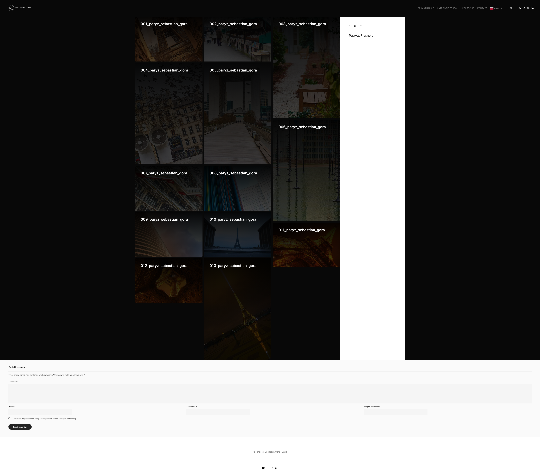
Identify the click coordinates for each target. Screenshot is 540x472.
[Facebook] (524, 8)
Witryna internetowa (372, 407)
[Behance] (520, 8)
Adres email (191, 407)
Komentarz (13, 382)
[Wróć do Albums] (355, 26)
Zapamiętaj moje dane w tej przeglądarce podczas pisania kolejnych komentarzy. (45, 419)
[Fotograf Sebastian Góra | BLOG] (20, 8)
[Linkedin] (532, 8)
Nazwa (11, 407)
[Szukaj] (511, 8)
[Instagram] (528, 8)
